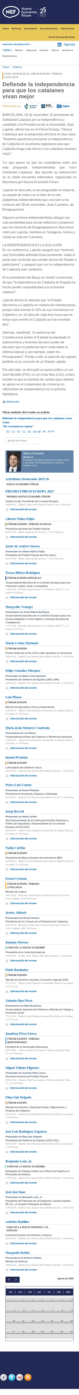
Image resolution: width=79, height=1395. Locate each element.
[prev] (9, 1280)
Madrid (19, 50)
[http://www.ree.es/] (47, 106)
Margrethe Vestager (19, 606)
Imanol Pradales (16, 757)
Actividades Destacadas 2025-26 (27, 478)
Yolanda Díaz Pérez (18, 1000)
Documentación (49, 28)
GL (24, 431)
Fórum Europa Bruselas (62, 37)
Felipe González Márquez (22, 670)
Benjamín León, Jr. (18, 1161)
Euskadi (44, 50)
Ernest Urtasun (16, 878)
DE (29, 431)
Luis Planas (13, 697)
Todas (6, 50)
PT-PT (51, 431)
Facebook (4, 1377)
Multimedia (12, 401)
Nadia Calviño (15, 847)
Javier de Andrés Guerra (22, 546)
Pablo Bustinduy (16, 969)
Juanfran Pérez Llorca (21, 1033)
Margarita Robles (17, 1252)
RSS (28, 1377)
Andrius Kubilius (17, 1221)
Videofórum (67, 28)
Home (5, 28)
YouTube (20, 1377)
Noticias (16, 28)
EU (18, 431)
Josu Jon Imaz (15, 1191)
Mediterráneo (9, 56)
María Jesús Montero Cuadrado (27, 727)
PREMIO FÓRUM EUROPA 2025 (29, 491)
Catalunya (31, 50)
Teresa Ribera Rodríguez (22, 572)
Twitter (12, 1377)
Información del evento (23, 509)
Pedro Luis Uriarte (18, 784)
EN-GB (37, 431)
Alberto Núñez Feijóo (20, 518)
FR (44, 431)
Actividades (30, 28)
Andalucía (67, 50)
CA (13, 431)
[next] (15, 1280)
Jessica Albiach (15, 912)
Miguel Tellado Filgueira (22, 1067)
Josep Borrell (14, 811)
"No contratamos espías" (18, 426)
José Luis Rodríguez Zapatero (26, 1131)
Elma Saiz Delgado (18, 1097)
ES (8, 431)
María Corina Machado (21, 643)
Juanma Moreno (16, 942)
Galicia (55, 50)
